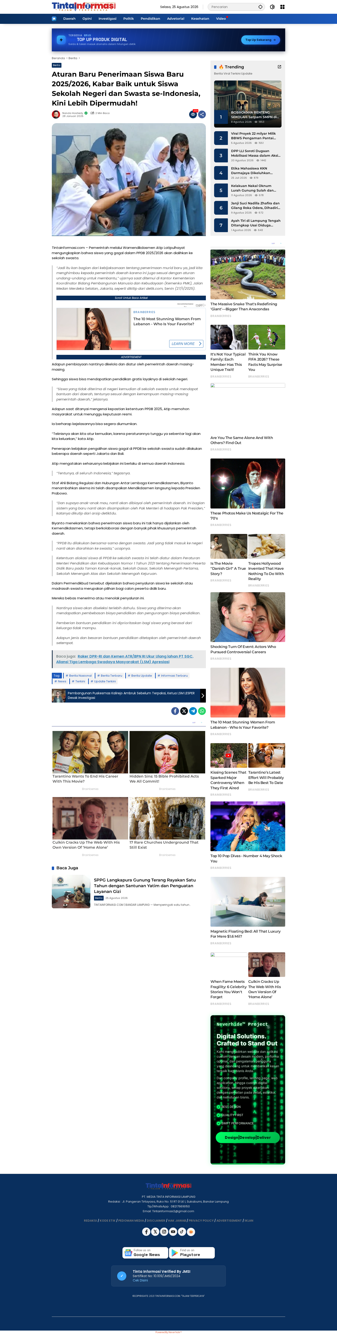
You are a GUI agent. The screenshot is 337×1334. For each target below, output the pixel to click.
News (62, 681)
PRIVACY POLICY (201, 1220)
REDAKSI (90, 1220)
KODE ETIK (108, 1220)
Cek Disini (140, 1280)
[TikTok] (182, 1235)
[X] (155, 1235)
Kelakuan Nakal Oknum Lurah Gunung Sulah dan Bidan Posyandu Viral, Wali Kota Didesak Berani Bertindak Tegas (253, 188)
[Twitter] (184, 711)
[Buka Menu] (282, 7)
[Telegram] (193, 711)
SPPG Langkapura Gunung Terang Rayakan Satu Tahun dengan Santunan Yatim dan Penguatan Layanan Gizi (145, 886)
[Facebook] (175, 711)
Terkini (80, 681)
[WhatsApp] (202, 711)
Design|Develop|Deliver (248, 1137)
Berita (56, 65)
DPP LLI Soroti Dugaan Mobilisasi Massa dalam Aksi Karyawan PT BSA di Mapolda (256, 153)
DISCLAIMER (156, 1220)
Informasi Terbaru (174, 675)
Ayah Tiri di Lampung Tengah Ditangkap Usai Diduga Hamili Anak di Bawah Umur (256, 223)
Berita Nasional (80, 675)
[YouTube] (173, 1235)
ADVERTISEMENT (229, 1220)
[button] (260, 7)
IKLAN (249, 1220)
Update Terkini (105, 681)
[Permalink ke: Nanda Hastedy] (57, 114)
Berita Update (141, 675)
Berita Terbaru (111, 675)
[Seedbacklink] (191, 1232)
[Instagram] (164, 1235)
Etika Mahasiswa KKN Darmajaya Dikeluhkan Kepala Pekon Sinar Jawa (252, 170)
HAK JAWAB (177, 1220)
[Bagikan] (202, 114)
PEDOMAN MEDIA (131, 1220)
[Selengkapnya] (279, 67)
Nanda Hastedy (72, 113)
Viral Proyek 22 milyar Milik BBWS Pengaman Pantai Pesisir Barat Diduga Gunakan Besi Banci (253, 135)
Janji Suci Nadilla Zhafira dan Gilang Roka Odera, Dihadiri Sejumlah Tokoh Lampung (255, 205)
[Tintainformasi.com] (84, 6)
